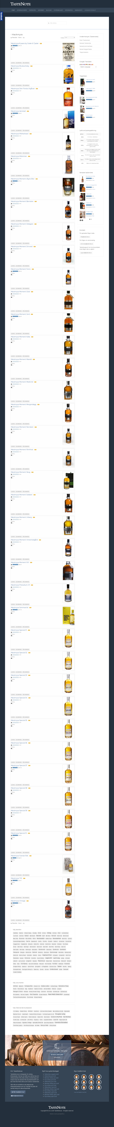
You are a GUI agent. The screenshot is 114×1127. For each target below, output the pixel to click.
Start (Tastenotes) (85, 40)
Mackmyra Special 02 (19, 653)
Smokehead (66, 994)
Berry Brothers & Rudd (58, 1011)
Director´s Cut (37, 986)
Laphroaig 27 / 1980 (90, 88)
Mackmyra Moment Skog (20, 472)
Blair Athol (15, 938)
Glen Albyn (20, 946)
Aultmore (21, 935)
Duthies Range (54, 986)
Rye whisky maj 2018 (50, 1091)
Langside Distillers (48, 1019)
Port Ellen (54, 963)
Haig (26, 988)
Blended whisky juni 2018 (52, 1083)
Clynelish (50, 941)
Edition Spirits (24, 1017)
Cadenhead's (25, 1014)
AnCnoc (44, 933)
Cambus (70, 938)
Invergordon (62, 955)
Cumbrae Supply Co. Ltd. (48, 1014)
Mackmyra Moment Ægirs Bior (22, 179)
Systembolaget (58, 10)
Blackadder (67, 1011)
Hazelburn (30, 988)
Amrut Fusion (89, 115)
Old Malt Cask (56, 991)
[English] (81, 65)
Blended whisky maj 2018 (52, 1089)
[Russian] (91, 65)
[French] (84, 65)
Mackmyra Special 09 (19, 811)
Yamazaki (65, 969)
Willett (60, 969)
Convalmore (68, 941)
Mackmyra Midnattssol (19, 134)
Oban (18, 963)
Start (13, 10)
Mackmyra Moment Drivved (21, 246)
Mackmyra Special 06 (19, 743)
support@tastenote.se (86, 252)
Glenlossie (46, 952)
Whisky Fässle (52, 1025)
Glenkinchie (28, 952)
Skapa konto (78, 10)
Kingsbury (36, 1019)
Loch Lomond (22, 961)
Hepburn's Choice (38, 988)
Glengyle (22, 952)
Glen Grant (39, 946)
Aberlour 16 (88, 202)
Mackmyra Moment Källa (20, 337)
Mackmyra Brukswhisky (20, 66)
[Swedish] (80, 65)
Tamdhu (65, 966)
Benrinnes (59, 935)
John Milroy (30, 1019)
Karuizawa (16, 958)
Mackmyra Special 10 (19, 833)
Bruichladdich (41, 938)
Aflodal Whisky (23, 1011)
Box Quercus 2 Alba (90, 176)
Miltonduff (63, 961)
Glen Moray (57, 946)
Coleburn (55, 941)
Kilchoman (27, 958)
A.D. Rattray (16, 1011)
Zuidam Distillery (17, 972)
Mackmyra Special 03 (19, 675)
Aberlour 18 (88, 193)
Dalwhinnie (48, 944)
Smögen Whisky (17, 966)
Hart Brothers (67, 1017)
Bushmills (64, 938)
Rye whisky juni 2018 (50, 1085)
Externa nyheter (22, 10)
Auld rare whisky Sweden (46, 1011)
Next (82, 220)
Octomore (43, 991)
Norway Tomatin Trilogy (34, 991)
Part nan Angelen (25, 994)
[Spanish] (92, 65)
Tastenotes (32, 10)
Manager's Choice (18, 991)
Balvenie (38, 935)
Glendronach (41, 949)
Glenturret (15, 955)
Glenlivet (34, 952)
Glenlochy (40, 952)
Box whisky (29, 938)
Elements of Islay (63, 986)
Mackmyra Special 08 (19, 788)
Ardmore (54, 933)
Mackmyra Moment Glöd (20, 292)
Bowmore (21, 938)
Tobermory (36, 969)
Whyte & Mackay (38, 997)
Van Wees (37, 1025)
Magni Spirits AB (63, 1019)
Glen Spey (22, 949)
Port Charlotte (48, 963)
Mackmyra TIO (16, 878)
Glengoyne (16, 952)
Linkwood (67, 958)
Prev (80, 220)
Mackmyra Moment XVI (20, 562)
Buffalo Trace (49, 938)
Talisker (59, 966)
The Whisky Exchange (29, 1025)
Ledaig (62, 958)
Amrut (39, 933)
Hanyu (39, 955)
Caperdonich (34, 941)
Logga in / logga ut (90, 10)
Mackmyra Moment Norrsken (22, 427)
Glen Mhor (51, 946)
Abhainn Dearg (27, 933)
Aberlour (21, 933)
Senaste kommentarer (86, 46)
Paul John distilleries (33, 963)
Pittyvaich (41, 963)
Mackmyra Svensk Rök (19, 856)
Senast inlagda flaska (86, 49)
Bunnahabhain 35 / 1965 (91, 97)
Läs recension (18, 62)
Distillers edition (45, 986)
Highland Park (47, 955)
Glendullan (49, 949)
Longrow (59, 988)
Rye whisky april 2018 (51, 1096)
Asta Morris (36, 1011)
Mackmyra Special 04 (19, 698)
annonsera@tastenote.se (87, 243)
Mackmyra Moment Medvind (22, 382)
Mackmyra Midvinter (19, 156)
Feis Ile (14, 988)
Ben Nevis (48, 935)
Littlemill (15, 961)
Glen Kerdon (47, 1017)
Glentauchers (68, 952)
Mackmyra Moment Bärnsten (22, 201)
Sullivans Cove (52, 966)
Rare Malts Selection (55, 994)
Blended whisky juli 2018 (51, 1078)
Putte (93, 180)
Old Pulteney (24, 963)
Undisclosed (54, 969)
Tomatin (42, 969)
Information (69, 10)
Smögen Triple (89, 211)
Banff (43, 935)
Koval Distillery (40, 958)
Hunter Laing (16, 1019)
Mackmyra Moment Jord (20, 314)
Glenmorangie (53, 952)
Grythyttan (29, 955)
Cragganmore (16, 944)
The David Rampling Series (19, 997)
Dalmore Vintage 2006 (91, 185)
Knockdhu (33, 958)
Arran (59, 933)
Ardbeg (49, 933)
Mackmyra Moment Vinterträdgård (24, 540)
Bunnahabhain (57, 938)
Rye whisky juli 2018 (50, 1079)
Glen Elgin (26, 946)
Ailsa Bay (34, 933)
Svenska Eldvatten (61, 1022)
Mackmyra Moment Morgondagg (23, 404)
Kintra (41, 1019)
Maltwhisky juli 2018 (50, 1076)
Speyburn (24, 966)
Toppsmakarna (84, 52)
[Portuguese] (89, 65)
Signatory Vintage (26, 1022)
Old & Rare (49, 991)
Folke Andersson (32, 1017)
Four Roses (65, 944)
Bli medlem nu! (18, 1092)
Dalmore (42, 944)
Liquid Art (55, 1019)
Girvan (14, 946)
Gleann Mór (40, 1017)
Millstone (26, 991)
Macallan (35, 961)
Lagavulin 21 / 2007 (90, 79)
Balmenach (32, 935)
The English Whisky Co (27, 969)
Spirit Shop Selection (49, 1022)
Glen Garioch (33, 946)
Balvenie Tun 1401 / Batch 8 (92, 106)
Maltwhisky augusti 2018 (52, 1074)
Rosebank (67, 963)
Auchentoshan (65, 933)
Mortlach (69, 961)
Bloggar (48, 10)
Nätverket (41, 10)
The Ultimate (30, 997)
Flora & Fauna (21, 988)
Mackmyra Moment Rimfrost (22, 449)
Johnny (93, 189)
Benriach (54, 935)
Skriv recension (26, 62)
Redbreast (61, 963)
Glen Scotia (15, 949)
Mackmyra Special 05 (19, 720)
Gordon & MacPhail (56, 1017)
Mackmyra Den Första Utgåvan (23, 88)
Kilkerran (54, 988)
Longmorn (28, 961)
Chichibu (45, 941)
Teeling (69, 966)
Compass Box (29, 986)
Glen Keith (45, 946)
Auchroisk (15, 935)
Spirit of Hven (31, 966)
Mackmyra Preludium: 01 (20, 585)
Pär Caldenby (16, 994)
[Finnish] (83, 65)
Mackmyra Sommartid (19, 607)
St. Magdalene (45, 966)
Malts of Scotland (17, 1022)
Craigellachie (24, 944)
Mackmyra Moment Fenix (21, 269)
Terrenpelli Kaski (17, 969)
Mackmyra (41, 961)
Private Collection (43, 994)
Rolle (93, 215)
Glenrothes (61, 952)
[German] (86, 65)
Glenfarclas (56, 949)
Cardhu (40, 941)
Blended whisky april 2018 (52, 1094)
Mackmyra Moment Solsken (21, 495)
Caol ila (28, 941)
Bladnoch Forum (17, 1014)
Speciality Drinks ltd (38, 1022)
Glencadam (34, 949)
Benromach (66, 935)
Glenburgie (28, 949)
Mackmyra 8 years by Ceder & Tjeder (25, 43)
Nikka (14, 963)
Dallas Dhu (36, 944)
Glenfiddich (63, 949)
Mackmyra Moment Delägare (22, 224)
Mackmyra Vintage (18, 901)
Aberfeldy (15, 933)
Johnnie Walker (47, 988)
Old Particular (63, 991)
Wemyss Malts (44, 1025)
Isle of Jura (68, 955)
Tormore (47, 969)
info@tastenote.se (85, 236)
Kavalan (21, 958)
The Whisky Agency (17, 1025)
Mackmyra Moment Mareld (21, 359)
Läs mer (13, 62)
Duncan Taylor (16, 1017)
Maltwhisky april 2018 (51, 1092)
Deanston (54, 944)
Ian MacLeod (23, 1019)
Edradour (59, 944)
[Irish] (88, 65)
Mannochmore (56, 961)
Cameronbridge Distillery (19, 941)
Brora (34, 938)
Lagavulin (48, 958)
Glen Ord (63, 946)
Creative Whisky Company (35, 1014)
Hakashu (35, 955)
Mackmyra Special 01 (19, 630)
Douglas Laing (60, 1014)
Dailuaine (30, 944)
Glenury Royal (22, 955)
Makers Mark (49, 961)
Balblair (27, 935)
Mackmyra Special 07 (19, 765)
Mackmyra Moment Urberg (21, 517)
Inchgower (55, 955)
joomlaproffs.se (61, 1113)
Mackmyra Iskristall (18, 111)
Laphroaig (56, 958)
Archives (30, 1011)
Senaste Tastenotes (85, 43)
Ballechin (21, 986)
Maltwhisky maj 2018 (50, 1087)
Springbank (37, 966)
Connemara (61, 941)
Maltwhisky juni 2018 (50, 1081)
